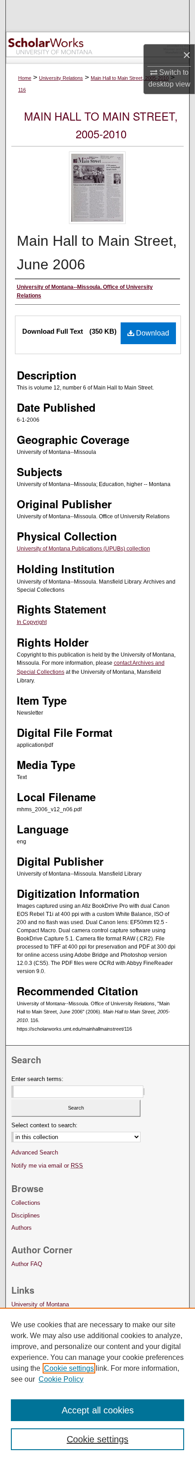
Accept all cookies (98, 1410)
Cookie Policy (61, 1379)
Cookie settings (69, 1368)
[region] (97, 1384)
